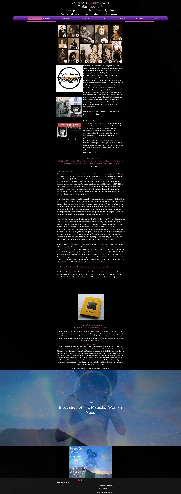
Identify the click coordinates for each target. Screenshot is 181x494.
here (97, 114)
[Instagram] (79, 480)
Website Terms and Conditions (63, 482)
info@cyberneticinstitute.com (104, 492)
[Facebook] (81, 480)
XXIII (61, 176)
